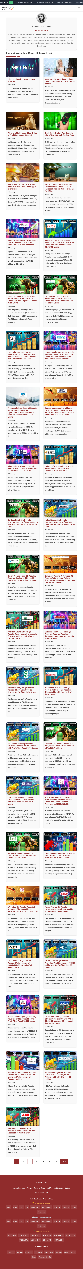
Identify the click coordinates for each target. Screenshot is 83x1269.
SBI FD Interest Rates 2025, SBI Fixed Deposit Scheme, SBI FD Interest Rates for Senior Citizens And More (59, 187)
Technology (49, 1252)
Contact (22, 1188)
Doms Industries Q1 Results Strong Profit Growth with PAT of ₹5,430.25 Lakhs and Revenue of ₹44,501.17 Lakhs (59, 1020)
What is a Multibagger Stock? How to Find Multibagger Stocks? (22, 134)
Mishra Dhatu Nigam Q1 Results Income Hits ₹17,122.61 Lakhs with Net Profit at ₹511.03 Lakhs (23, 468)
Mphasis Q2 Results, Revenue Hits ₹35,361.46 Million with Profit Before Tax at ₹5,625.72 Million (23, 242)
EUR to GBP (59, 1240)
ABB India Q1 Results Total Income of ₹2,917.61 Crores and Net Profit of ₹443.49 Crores (21, 1130)
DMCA (67, 1188)
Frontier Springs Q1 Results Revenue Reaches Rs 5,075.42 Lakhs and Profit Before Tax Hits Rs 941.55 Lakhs (59, 299)
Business (28, 1252)
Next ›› (64, 1161)
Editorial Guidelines (41, 1188)
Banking (20, 1252)
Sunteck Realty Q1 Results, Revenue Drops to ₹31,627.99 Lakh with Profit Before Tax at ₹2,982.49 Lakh (23, 523)
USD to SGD (70, 1235)
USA (15, 1207)
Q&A (34, 1257)
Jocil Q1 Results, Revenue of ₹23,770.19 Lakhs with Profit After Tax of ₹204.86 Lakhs (22, 855)
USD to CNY (35, 1240)
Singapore (35, 1207)
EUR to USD (23, 1235)
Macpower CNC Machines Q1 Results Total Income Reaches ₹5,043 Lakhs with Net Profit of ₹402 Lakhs (58, 691)
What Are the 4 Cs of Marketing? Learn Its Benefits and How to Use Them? (59, 81)
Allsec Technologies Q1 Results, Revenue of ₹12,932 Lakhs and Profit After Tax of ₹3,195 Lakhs (22, 1019)
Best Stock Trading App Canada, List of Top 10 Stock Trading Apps (59, 134)
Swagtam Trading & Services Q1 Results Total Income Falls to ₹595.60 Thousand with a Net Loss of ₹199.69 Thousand (60, 579)
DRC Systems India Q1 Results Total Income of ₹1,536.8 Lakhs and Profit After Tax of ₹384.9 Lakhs (21, 800)
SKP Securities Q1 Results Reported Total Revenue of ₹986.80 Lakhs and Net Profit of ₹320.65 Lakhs (60, 964)
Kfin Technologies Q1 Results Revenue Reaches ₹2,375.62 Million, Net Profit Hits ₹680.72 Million (58, 1076)
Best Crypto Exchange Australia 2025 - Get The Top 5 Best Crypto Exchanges (22, 186)
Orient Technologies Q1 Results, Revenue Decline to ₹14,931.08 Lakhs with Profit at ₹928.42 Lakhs (22, 578)
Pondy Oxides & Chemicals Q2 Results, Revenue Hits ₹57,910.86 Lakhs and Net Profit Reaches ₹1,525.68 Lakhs (59, 243)
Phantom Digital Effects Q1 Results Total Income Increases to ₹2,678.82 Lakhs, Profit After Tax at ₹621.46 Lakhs (23, 635)
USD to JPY (23, 1240)
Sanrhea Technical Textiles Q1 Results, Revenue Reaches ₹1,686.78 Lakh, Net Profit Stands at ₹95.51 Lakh (59, 635)
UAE (21, 1207)
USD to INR (12, 1235)
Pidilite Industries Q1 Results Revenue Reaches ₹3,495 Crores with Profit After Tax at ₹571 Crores (23, 746)
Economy (38, 1252)
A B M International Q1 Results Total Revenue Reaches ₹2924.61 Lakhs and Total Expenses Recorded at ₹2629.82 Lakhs (59, 800)
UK (27, 1207)
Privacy (29, 1188)
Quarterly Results (44, 1257)
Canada (66, 1207)
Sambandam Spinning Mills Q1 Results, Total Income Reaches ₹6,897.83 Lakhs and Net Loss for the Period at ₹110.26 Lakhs (59, 411)
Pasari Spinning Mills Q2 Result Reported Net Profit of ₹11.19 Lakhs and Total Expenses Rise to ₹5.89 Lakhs (22, 299)
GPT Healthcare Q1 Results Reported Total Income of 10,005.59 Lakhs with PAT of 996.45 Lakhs (20, 964)
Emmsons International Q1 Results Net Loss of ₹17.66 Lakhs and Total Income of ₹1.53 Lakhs (60, 855)
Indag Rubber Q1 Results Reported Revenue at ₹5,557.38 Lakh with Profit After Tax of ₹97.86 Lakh (60, 523)
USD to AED (58, 1235)
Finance (11, 1252)
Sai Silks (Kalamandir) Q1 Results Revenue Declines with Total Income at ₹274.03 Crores (59, 468)
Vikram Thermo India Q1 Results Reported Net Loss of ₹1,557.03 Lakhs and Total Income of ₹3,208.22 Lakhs (22, 1076)
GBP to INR (47, 1240)
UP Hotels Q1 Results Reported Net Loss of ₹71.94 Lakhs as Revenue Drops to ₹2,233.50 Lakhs (23, 909)
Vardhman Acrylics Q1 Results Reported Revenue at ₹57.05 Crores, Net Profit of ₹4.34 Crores (22, 690)
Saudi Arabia (46, 1207)
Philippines (41, 1212)
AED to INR (47, 1235)
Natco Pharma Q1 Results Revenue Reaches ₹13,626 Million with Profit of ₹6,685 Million (59, 909)
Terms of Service (56, 1188)
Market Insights (69, 1252)
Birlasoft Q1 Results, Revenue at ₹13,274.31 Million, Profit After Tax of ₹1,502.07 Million (59, 746)
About (15, 1188)
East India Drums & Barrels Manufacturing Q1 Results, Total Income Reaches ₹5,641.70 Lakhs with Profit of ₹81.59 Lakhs (22, 355)
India (9, 1207)
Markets (59, 1252)
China (74, 1207)
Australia (57, 1207)
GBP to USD (35, 1235)
